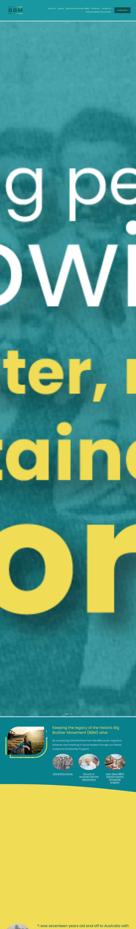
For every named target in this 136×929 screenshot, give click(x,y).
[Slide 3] (69, 714)
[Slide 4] (71, 714)
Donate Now (123, 10)
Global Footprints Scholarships (98, 12)
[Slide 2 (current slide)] (66, 714)
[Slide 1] (64, 714)
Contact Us (106, 8)
